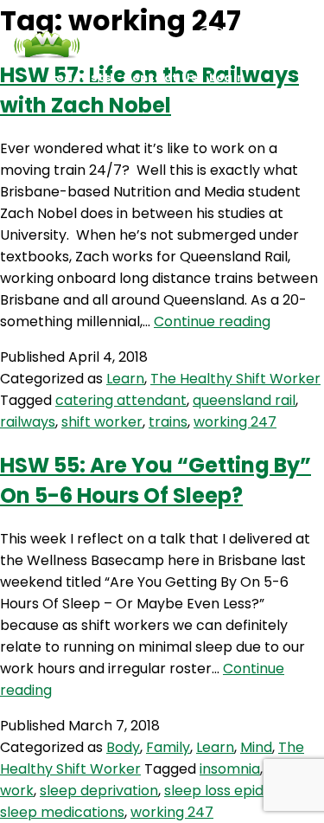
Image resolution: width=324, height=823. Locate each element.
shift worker (102, 422)
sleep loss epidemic (230, 790)
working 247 (235, 422)
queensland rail (244, 400)
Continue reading (212, 321)
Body (123, 747)
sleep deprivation (99, 790)
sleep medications (62, 812)
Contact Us (160, 77)
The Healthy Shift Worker (235, 379)
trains (168, 422)
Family (168, 747)
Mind (256, 747)
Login (227, 77)
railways (27, 422)
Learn (125, 379)
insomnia (230, 769)
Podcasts (79, 77)
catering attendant (121, 400)
